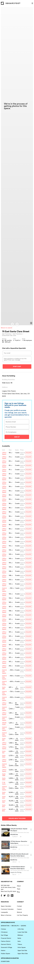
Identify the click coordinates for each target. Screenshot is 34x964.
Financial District (6, 938)
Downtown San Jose (9, 335)
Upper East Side (22, 950)
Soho (19, 941)
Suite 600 (4, 806)
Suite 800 (4, 810)
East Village (4, 935)
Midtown (20, 935)
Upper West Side (23, 953)
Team (18, 889)
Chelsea (3, 929)
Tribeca (20, 944)
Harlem (3, 950)
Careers (19, 909)
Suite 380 (4, 688)
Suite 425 (4, 739)
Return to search (6, 327)
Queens (23, 926)
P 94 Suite (4, 783)
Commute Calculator (7, 909)
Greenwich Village (6, 947)
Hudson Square (5, 953)
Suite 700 (4, 801)
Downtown (5, 961)
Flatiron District (5, 941)
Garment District (6, 944)
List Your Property (22, 915)
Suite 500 (4, 797)
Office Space (4, 453)
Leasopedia (4, 912)
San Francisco (6, 334)
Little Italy (21, 929)
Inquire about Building (17, 818)
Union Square (22, 947)
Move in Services (6, 915)
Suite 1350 (4, 779)
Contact (19, 906)
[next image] (17, 324)
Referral (19, 912)
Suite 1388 (4, 774)
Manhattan (5, 926)
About (19, 886)
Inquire (28, 453)
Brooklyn (15, 926)
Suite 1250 (4, 756)
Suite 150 (4, 752)
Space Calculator (6, 906)
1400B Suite (4, 723)
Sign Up (16, 437)
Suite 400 (4, 793)
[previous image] (12, 324)
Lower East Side (22, 932)
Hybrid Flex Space (4, 589)
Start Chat (17, 366)
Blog (18, 892)
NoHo (19, 938)
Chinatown (4, 932)
